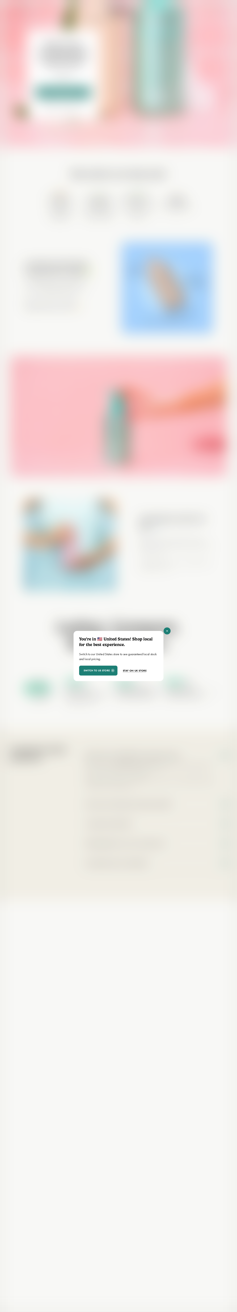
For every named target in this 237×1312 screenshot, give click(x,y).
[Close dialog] (167, 630)
